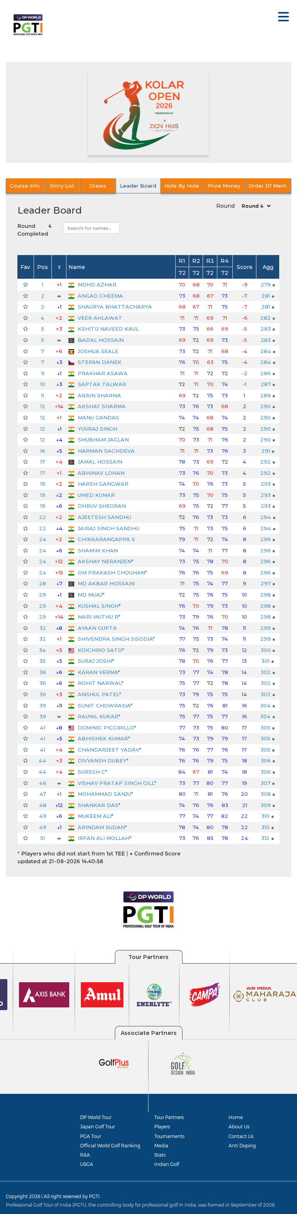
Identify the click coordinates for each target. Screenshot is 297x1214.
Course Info (25, 186)
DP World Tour (95, 1117)
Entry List (62, 186)
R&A (85, 1154)
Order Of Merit (268, 186)
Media (161, 1145)
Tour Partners (169, 1117)
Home (236, 1117)
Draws (97, 186)
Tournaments (169, 1136)
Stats (160, 1154)
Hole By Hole (181, 186)
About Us (239, 1126)
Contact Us (241, 1136)
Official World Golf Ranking (110, 1145)
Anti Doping (242, 1145)
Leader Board (138, 186)
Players (162, 1126)
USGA (86, 1164)
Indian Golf (166, 1164)
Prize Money (224, 186)
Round (225, 205)
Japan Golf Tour (97, 1126)
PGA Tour (90, 1136)
